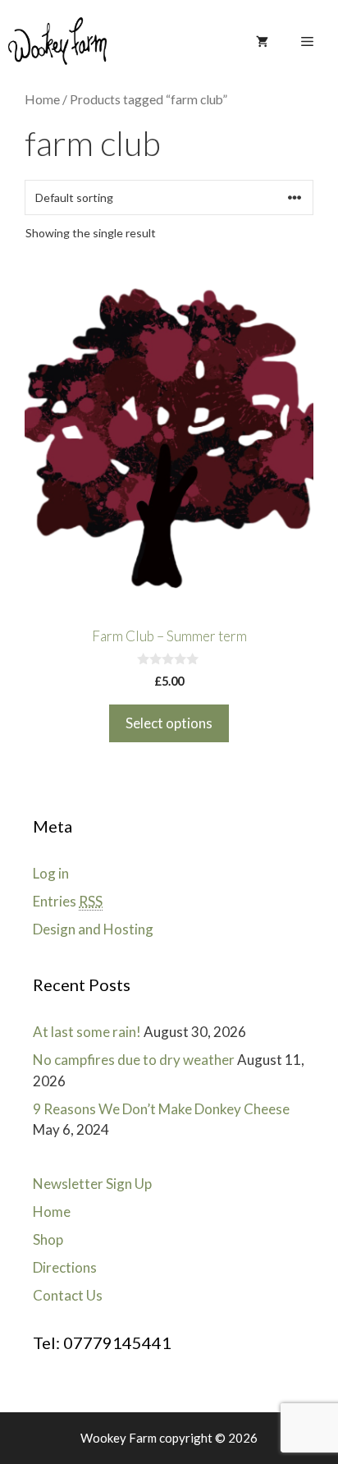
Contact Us (68, 1295)
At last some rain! (87, 1031)
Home (42, 99)
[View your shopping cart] (262, 41)
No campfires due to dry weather (134, 1059)
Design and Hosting (93, 929)
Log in (51, 873)
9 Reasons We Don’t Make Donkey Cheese (161, 1109)
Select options (169, 723)
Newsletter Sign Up (92, 1183)
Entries (68, 901)
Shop (48, 1239)
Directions (65, 1267)
